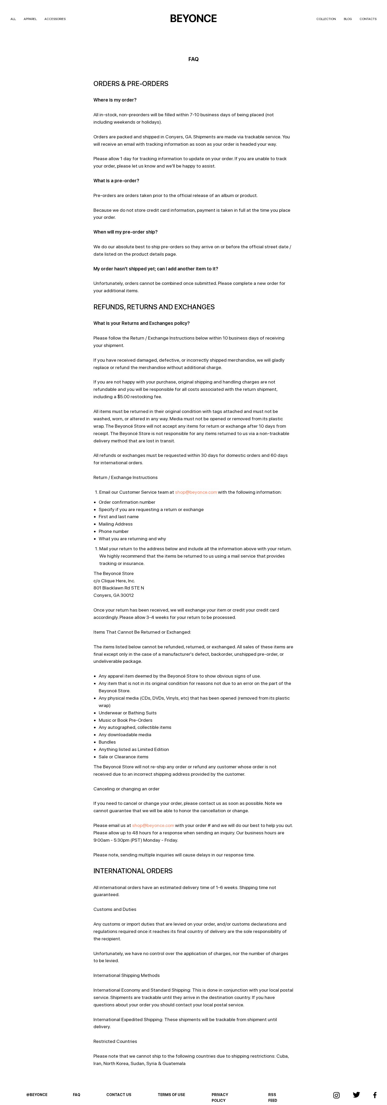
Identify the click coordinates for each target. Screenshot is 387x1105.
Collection (326, 19)
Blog (348, 19)
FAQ (76, 1095)
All (13, 19)
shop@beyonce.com (196, 492)
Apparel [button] (30, 19)
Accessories (55, 19)
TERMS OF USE (171, 1095)
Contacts (368, 19)
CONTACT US (118, 1095)
